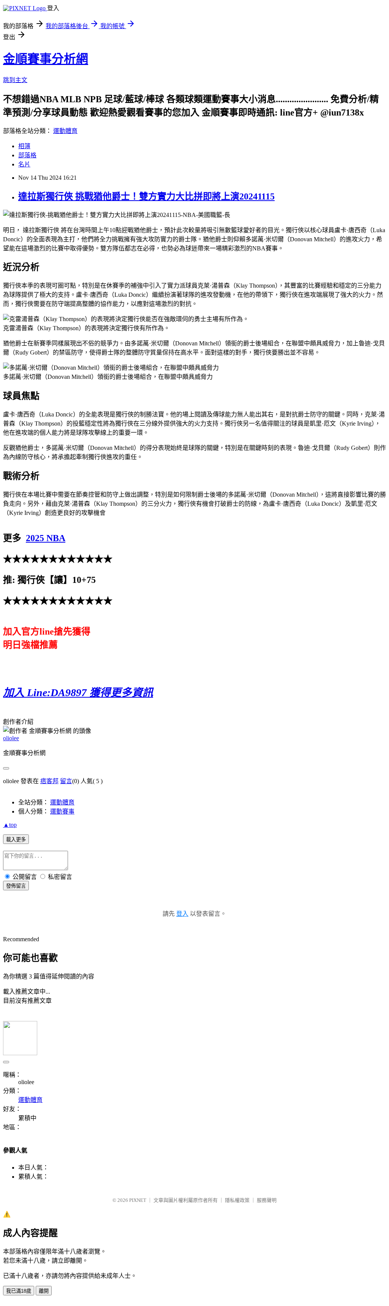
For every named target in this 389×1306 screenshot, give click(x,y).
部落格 (27, 155)
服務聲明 (267, 1200)
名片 (24, 164)
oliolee (11, 738)
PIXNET (137, 1200)
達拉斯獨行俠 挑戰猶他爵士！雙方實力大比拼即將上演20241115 (146, 196)
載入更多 (16, 839)
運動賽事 (62, 811)
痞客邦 (49, 781)
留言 (66, 781)
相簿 (24, 146)
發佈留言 (16, 886)
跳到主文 (15, 80)
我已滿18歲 (18, 1291)
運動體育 (65, 131)
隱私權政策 (237, 1200)
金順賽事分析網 (45, 59)
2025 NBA (45, 538)
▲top (10, 825)
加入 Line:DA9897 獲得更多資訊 (78, 692)
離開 (44, 1291)
